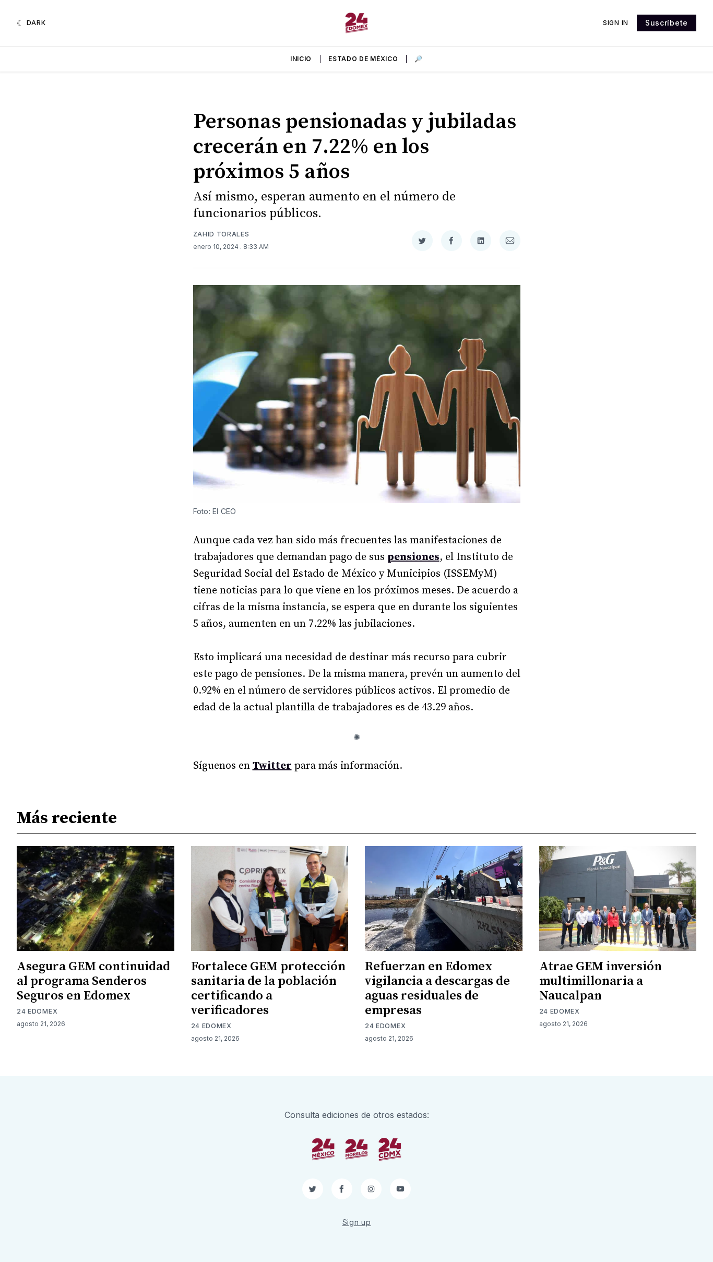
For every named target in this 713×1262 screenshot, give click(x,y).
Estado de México (363, 59)
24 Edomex (37, 1011)
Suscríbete (666, 22)
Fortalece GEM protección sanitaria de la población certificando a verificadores (268, 988)
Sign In (615, 23)
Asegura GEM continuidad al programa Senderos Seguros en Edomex (93, 981)
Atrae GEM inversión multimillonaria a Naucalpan (600, 981)
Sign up (356, 1222)
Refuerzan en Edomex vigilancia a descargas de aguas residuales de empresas (437, 988)
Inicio (301, 59)
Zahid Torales (221, 234)
